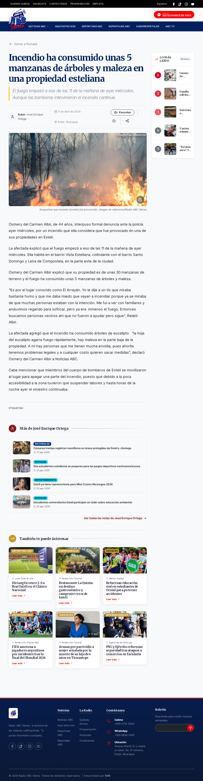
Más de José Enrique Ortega (43, 428)
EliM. (108, 775)
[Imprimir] (114, 120)
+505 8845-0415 (124, 735)
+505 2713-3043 (124, 723)
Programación (87, 729)
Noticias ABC (37, 26)
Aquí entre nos (65, 26)
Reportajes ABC (119, 26)
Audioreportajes (147, 26)
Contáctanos (86, 740)
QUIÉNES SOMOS (20, 3)
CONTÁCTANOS (58, 3)
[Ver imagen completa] (78, 169)
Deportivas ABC (92, 26)
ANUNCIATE (40, 3)
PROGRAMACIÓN (79, 3)
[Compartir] (127, 120)
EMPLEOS (98, 3)
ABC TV (170, 26)
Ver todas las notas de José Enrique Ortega (113, 518)
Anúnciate (85, 735)
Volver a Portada (25, 44)
